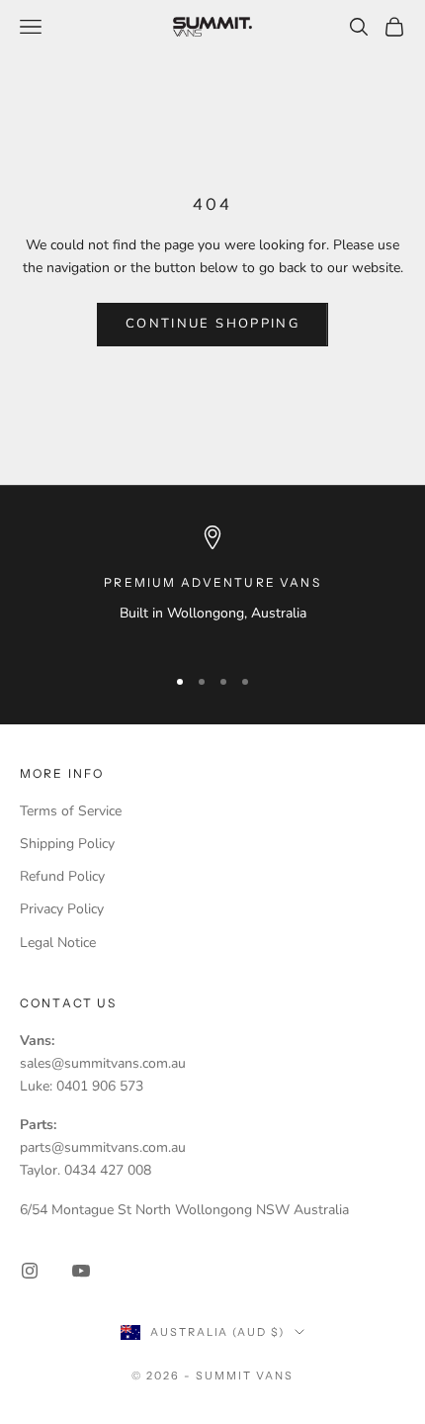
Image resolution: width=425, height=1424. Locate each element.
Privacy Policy (62, 909)
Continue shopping (212, 323)
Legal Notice (58, 942)
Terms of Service (71, 811)
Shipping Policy (67, 843)
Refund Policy (62, 876)
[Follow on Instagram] (30, 1271)
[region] (212, 586)
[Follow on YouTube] (81, 1271)
